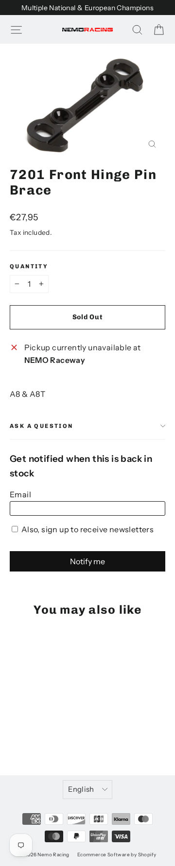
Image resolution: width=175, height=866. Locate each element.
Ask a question (41, 426)
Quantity (29, 266)
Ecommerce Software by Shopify (117, 854)
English (81, 789)
